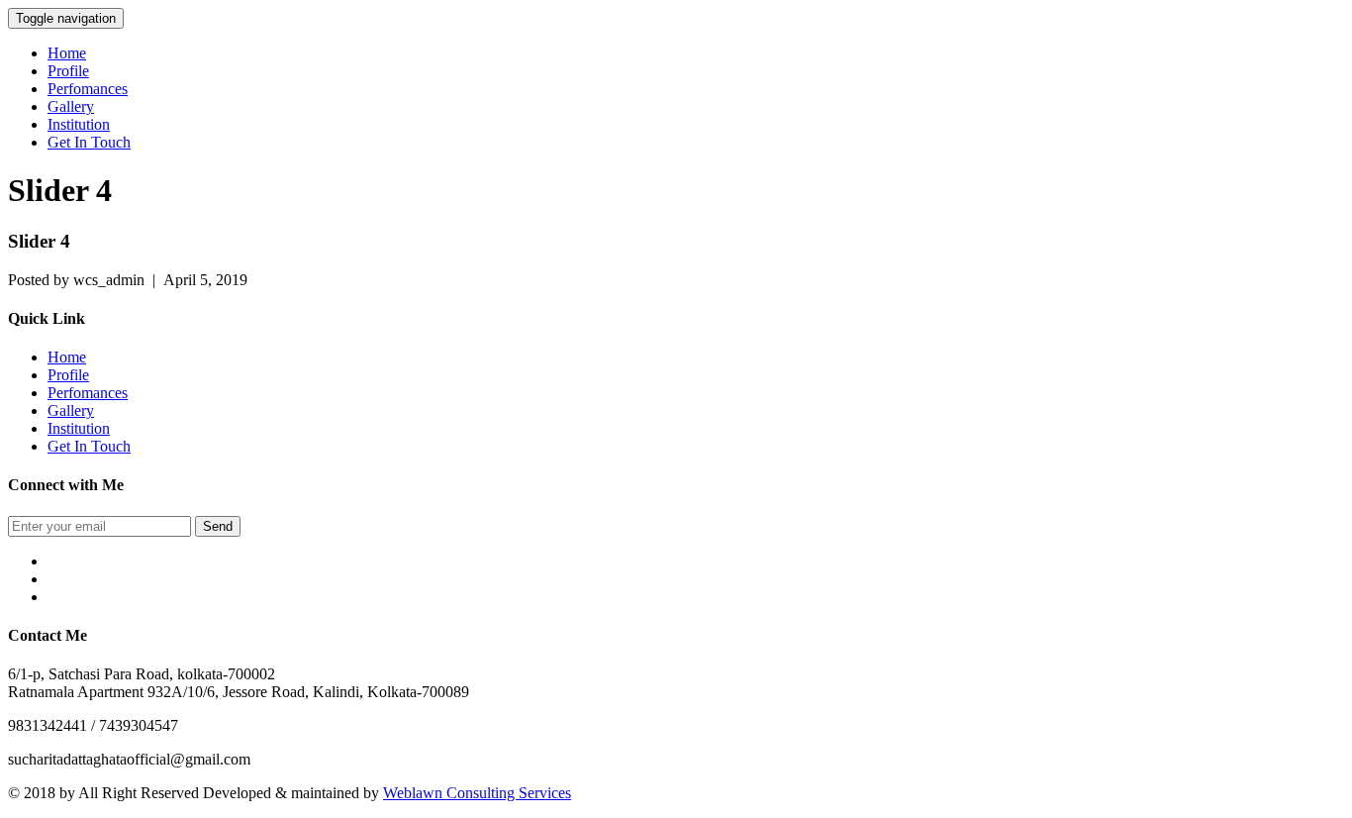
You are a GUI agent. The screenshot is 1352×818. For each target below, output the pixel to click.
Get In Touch (89, 142)
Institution (79, 124)
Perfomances (88, 88)
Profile (68, 70)
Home (67, 53)
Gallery (71, 106)
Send (218, 526)
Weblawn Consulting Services (477, 792)
